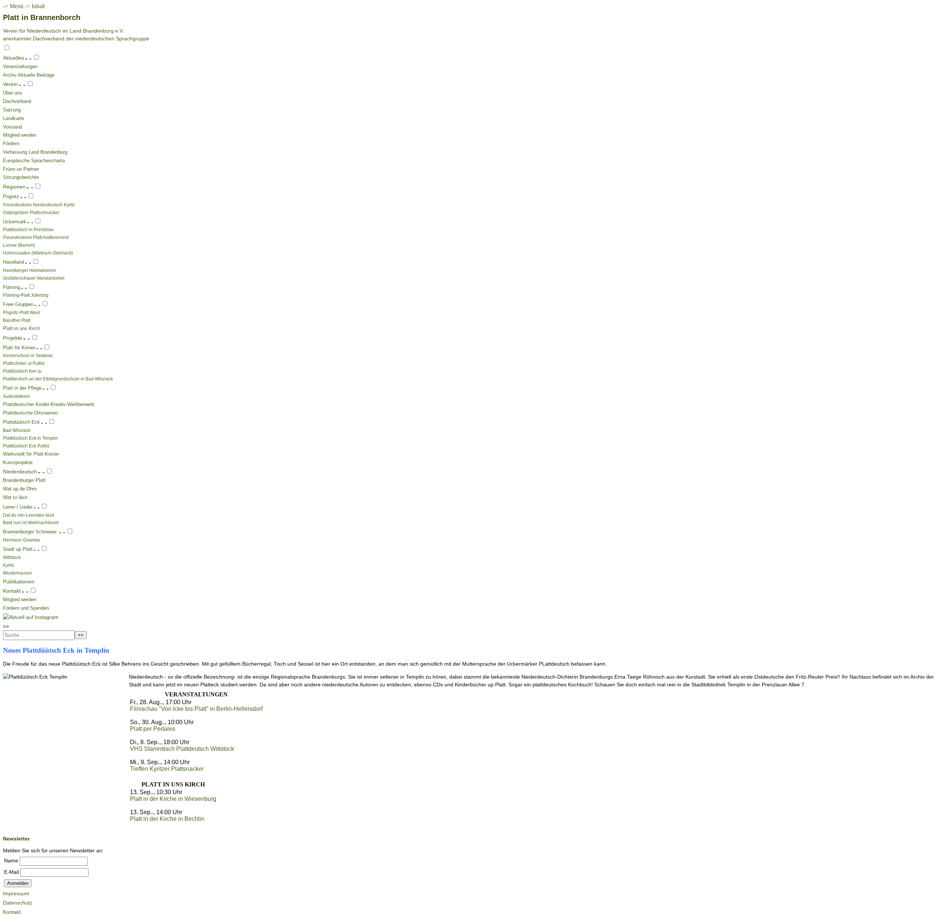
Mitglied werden (19, 135)
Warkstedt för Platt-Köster (31, 454)
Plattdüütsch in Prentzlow (28, 229)
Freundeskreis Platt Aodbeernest (36, 237)
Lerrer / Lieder (18, 507)
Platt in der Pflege (22, 388)
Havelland (13, 262)
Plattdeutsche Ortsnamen (30, 413)
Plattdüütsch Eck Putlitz (26, 445)
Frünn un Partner (21, 169)
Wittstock (12, 557)
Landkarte (13, 118)
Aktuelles (13, 58)
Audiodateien (16, 396)
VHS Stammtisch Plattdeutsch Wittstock (182, 749)
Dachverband (17, 101)
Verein (10, 84)
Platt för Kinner (19, 347)
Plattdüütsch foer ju (22, 371)
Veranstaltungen (20, 66)
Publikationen (18, 582)
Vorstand (12, 127)
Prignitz (11, 196)
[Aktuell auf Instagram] (31, 617)
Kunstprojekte (18, 462)
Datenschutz (17, 903)
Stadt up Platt (18, 549)
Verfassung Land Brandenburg (35, 152)
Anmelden (18, 883)
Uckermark (14, 221)
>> (6, 626)
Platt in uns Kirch (21, 328)
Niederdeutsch (20, 472)
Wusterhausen (17, 572)
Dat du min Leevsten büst (28, 515)
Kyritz (8, 565)
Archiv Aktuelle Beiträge (28, 75)
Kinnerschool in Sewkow (28, 355)
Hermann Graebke (21, 539)
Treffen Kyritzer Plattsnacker (167, 769)
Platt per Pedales (152, 729)
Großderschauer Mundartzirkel (33, 278)
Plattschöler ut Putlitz (24, 363)
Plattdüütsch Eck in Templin (30, 438)
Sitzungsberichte (21, 177)
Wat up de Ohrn (20, 489)
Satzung (12, 110)
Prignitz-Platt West (21, 312)
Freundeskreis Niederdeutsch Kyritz (39, 204)
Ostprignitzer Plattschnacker (31, 212)
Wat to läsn (15, 497)
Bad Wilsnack (16, 430)
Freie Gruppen (18, 304)
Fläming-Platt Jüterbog (26, 295)
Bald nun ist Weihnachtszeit (31, 522)
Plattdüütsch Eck (21, 422)
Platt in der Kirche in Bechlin (167, 819)
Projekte (12, 338)
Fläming (11, 287)
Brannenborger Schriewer (30, 532)
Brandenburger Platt (24, 480)
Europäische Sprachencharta (34, 160)
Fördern (11, 143)
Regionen (14, 187)
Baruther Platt (16, 320)
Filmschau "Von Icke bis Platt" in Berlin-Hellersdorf (196, 709)
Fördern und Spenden (26, 608)
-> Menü (13, 6)
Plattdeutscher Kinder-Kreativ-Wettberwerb (48, 404)
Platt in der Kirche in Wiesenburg (173, 799)
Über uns (12, 93)
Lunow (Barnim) (19, 245)
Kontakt (12, 591)
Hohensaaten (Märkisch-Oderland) (38, 252)
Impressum (16, 893)
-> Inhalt (35, 6)
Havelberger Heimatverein (29, 270)
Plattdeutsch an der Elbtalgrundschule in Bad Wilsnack (58, 378)
